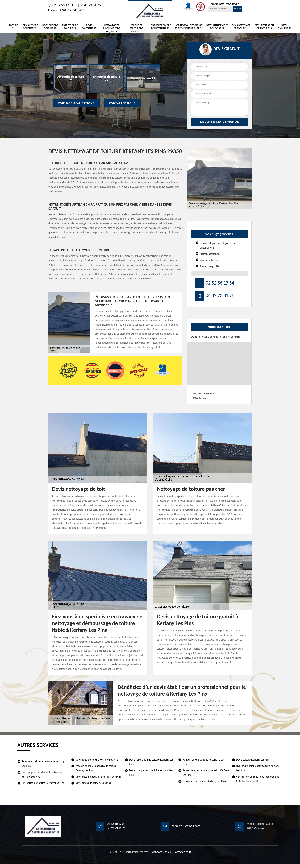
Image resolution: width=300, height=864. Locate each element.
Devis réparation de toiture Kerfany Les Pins (151, 762)
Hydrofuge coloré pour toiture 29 (160, 27)
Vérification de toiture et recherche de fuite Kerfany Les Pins (257, 779)
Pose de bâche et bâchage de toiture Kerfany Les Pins (95, 768)
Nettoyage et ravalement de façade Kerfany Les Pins (42, 774)
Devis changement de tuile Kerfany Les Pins (151, 773)
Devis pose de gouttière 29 (30, 27)
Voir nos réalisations (76, 103)
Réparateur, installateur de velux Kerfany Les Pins (205, 773)
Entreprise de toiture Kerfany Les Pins (43, 783)
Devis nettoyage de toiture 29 (241, 27)
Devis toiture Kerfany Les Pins (252, 759)
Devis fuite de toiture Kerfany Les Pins (96, 759)
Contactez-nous (182, 852)
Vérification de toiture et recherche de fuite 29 (188, 27)
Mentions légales (161, 852)
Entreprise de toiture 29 (70, 27)
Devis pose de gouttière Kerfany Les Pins (98, 776)
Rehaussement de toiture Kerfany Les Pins (203, 762)
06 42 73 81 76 (90, 5)
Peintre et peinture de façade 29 (136, 28)
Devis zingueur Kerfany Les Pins (93, 783)
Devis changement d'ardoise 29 (217, 27)
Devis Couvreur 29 (89, 27)
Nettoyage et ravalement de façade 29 (111, 28)
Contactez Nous (122, 103)
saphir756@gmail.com (68, 10)
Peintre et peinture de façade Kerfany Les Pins (43, 763)
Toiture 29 (13, 27)
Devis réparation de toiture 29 (264, 27)
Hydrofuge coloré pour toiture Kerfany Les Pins (257, 768)
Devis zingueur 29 (284, 27)
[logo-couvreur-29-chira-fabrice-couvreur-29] (150, 11)
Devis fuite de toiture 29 (50, 27)
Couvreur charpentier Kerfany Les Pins (204, 781)
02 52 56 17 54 (62, 5)
